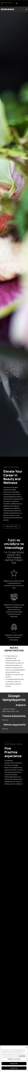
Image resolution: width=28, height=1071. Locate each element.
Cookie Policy (22, 1056)
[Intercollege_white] (7, 9)
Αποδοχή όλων (14, 1068)
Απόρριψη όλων (14, 1063)
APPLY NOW (6, 529)
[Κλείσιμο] (26, 1047)
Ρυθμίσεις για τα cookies (14, 1059)
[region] (14, 1058)
